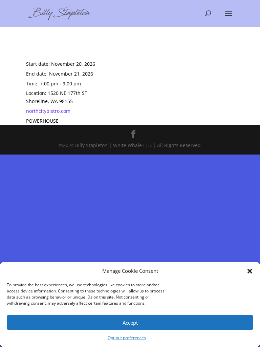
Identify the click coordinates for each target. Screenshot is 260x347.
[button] (249, 271)
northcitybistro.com (48, 111)
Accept (130, 322)
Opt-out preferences (127, 338)
